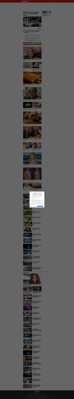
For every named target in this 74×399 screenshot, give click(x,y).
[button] (40, 206)
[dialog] (37, 199)
